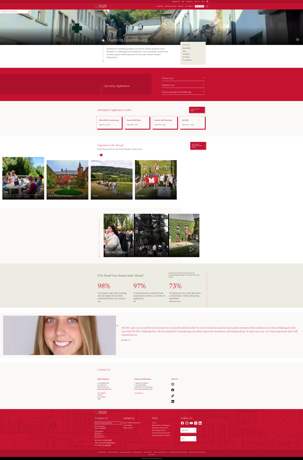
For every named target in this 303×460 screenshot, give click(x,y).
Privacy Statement (137, 452)
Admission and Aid (170, 6)
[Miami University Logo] (101, 6)
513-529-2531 (111, 443)
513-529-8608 (101, 397)
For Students (186, 54)
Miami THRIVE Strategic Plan (132, 423)
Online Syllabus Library (159, 430)
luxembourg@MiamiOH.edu (143, 389)
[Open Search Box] (207, 2)
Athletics (180, 6)
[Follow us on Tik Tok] (172, 395)
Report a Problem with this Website (197, 452)
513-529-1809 (108, 440)
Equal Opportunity (102, 452)
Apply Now (199, 6)
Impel (99, 301)
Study (6, 192)
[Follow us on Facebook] (172, 390)
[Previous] (98, 155)
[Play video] (191, 249)
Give (203, 1)
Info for (197, 1)
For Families (186, 57)
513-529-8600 (101, 393)
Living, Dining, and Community (60, 196)
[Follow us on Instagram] (172, 384)
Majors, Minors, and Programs (161, 425)
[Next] (101, 155)
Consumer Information (113, 452)
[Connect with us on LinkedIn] (172, 401)
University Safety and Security (161, 433)
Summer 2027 (168, 84)
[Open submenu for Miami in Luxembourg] (29, 11)
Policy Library (151, 454)
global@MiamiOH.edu (104, 389)
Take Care (141, 196)
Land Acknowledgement (125, 452)
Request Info (176, 1)
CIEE (134, 301)
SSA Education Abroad (174, 301)
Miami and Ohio (128, 428)
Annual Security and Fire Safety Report (178, 452)
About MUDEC (187, 48)
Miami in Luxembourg (9, 11)
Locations (189, 1)
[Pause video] (297, 39)
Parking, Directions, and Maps (161, 435)
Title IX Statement (148, 452)
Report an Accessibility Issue (160, 452)
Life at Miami (189, 6)
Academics (160, 6)
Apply (184, 51)
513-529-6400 (106, 445)
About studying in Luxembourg (176, 91)
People (154, 423)
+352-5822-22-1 (138, 393)
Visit (183, 1)
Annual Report (127, 425)
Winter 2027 (168, 78)
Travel (95, 196)
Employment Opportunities (160, 428)
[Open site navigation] (207, 6)
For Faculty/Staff (187, 60)
